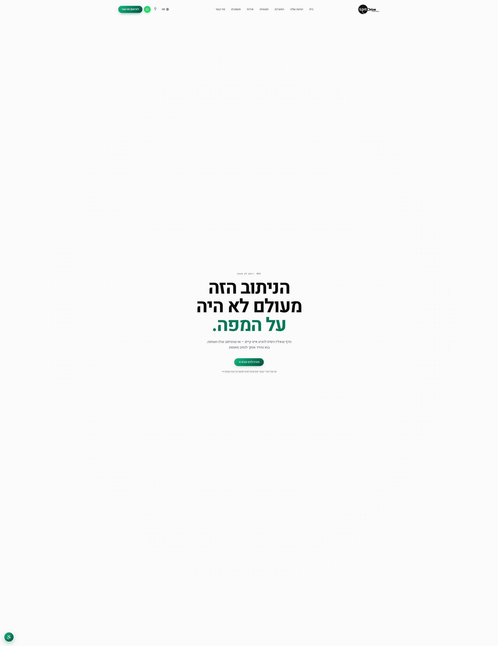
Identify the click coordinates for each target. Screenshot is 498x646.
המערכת (279, 9)
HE (163, 9)
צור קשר (220, 9)
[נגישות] (9, 637)
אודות (250, 9)
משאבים (236, 9)
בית (311, 9)
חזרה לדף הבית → (249, 362)
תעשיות (264, 9)
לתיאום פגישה (130, 9)
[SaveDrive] (369, 9)
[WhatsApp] (147, 9)
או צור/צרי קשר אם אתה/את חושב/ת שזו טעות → (249, 372)
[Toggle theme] (155, 9)
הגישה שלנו (296, 9)
